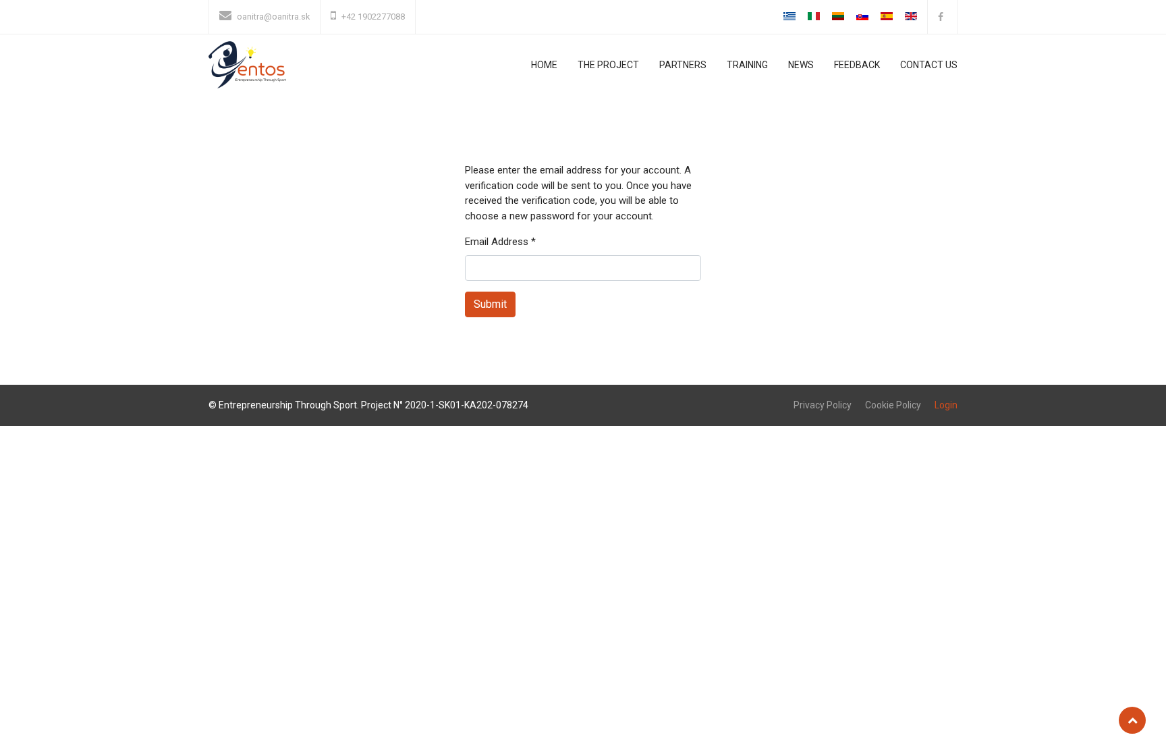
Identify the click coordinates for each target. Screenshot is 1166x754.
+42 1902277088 (373, 16)
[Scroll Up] (1132, 720)
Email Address (500, 242)
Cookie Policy (893, 405)
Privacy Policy (823, 405)
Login (946, 405)
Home (544, 64)
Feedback (857, 64)
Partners (682, 64)
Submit (490, 304)
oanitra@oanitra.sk (273, 16)
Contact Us (928, 64)
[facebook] (942, 16)
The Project (608, 64)
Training (747, 64)
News (801, 64)
